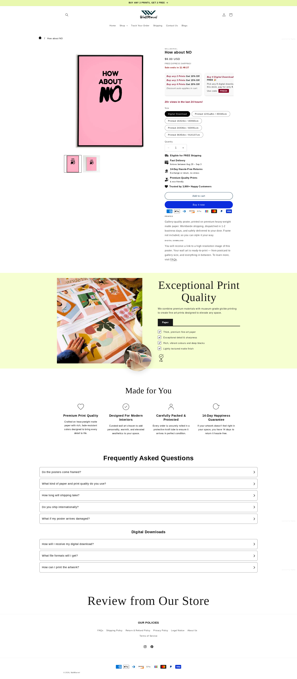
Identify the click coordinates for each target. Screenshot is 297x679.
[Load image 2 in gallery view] (91, 163)
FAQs (173, 259)
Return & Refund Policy (138, 630)
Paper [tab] (165, 322)
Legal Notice (177, 630)
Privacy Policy (160, 630)
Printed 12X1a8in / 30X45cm (211, 114)
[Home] (40, 38)
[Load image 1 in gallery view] (72, 163)
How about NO (55, 38)
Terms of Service (148, 635)
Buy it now (199, 204)
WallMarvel (75, 672)
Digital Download (177, 114)
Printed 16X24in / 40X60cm (183, 121)
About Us (192, 630)
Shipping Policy (114, 630)
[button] (66, 14)
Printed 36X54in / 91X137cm (184, 135)
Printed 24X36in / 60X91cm (183, 128)
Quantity (169, 142)
